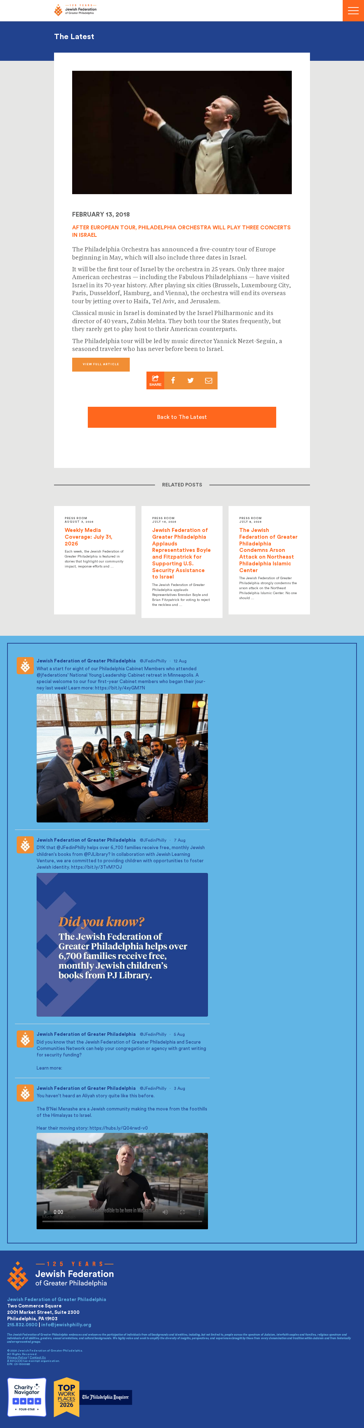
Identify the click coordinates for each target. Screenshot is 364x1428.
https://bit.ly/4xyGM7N (120, 688)
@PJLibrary (96, 854)
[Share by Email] (209, 380)
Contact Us (38, 1357)
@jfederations (52, 675)
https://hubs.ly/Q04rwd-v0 (119, 1128)
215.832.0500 (22, 1324)
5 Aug (180, 1034)
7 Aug (180, 840)
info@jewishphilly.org (66, 1324)
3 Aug (180, 1088)
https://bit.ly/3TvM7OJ (96, 867)
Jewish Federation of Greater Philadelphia (86, 661)
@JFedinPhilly (153, 661)
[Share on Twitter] (191, 380)
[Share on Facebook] (173, 380)
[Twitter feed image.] (122, 758)
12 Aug (181, 661)
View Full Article (101, 364)
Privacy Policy (17, 1357)
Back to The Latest (182, 417)
